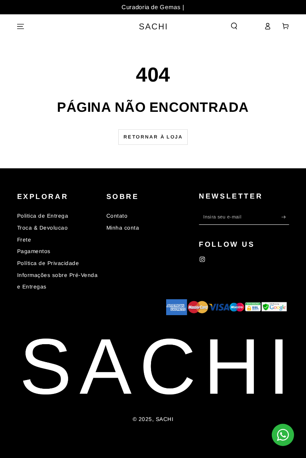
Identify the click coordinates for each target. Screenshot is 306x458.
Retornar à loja (153, 137)
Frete (24, 240)
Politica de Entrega (43, 216)
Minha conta (122, 228)
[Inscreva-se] (285, 216)
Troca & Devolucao (42, 228)
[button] (234, 26)
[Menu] (20, 26)
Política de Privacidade (48, 263)
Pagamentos (34, 251)
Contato (117, 216)
